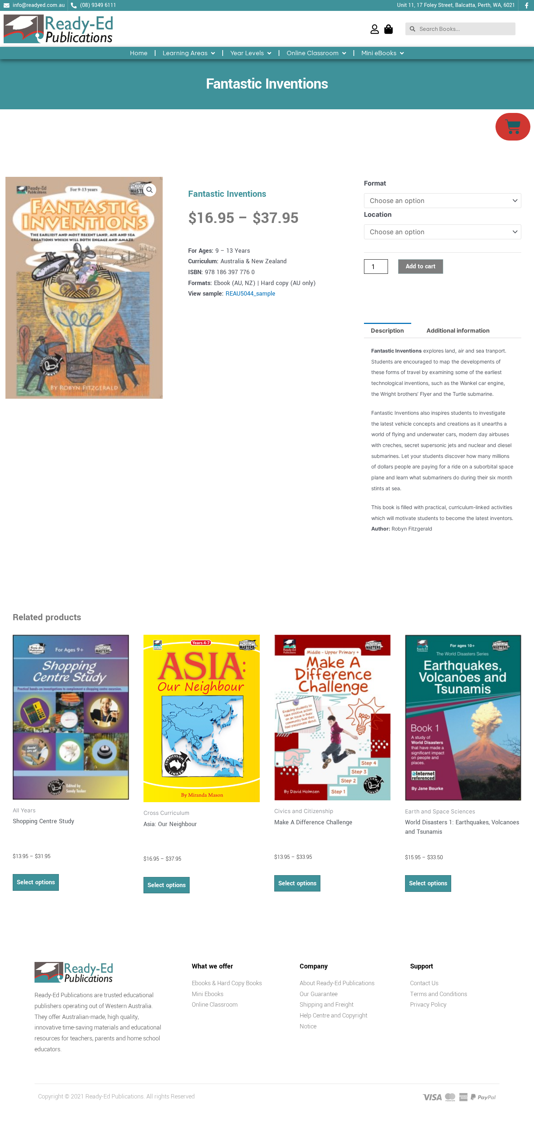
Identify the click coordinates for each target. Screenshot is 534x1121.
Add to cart (421, 266)
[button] (149, 189)
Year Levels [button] (247, 53)
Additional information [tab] (458, 330)
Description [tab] (387, 330)
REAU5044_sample (250, 293)
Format (375, 183)
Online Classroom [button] (313, 53)
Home (138, 53)
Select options (36, 882)
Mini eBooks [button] (378, 53)
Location (378, 214)
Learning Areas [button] (185, 53)
